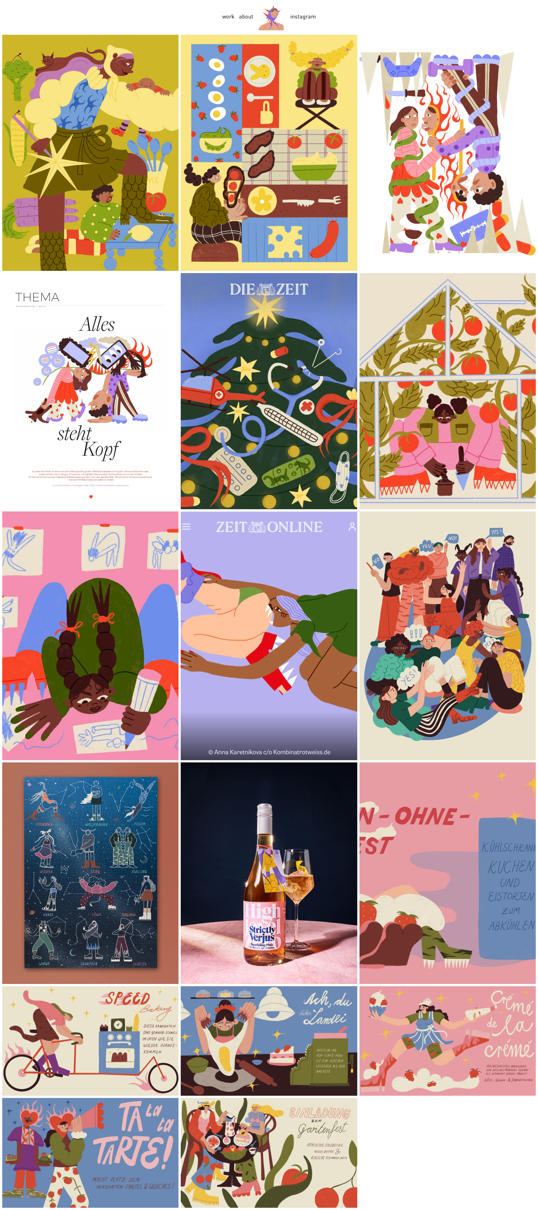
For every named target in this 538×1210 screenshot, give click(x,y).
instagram (303, 16)
